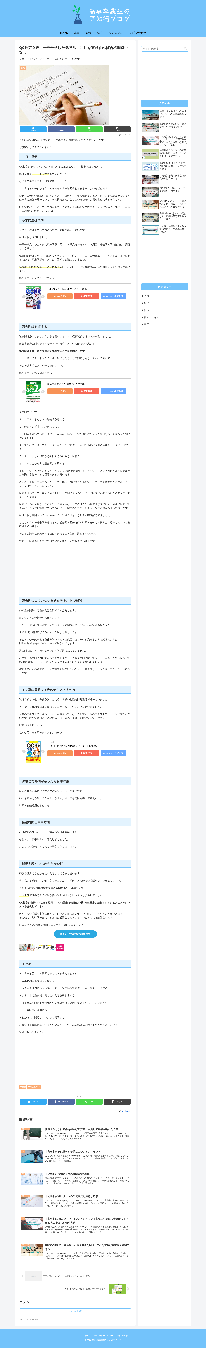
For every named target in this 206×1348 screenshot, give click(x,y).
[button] (185, 48)
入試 (146, 296)
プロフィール (84, 1335)
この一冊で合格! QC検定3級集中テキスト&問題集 (72, 746)
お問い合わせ (122, 1335)
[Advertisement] (75, 573)
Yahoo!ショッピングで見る (113, 296)
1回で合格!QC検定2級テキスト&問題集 (67, 288)
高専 (146, 324)
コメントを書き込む (75, 1311)
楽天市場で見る (86, 296)
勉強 (24, 1087)
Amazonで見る (60, 296)
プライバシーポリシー (103, 1335)
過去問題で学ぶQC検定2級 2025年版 (66, 384)
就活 (146, 310)
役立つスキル (35, 1087)
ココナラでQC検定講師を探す (75, 934)
